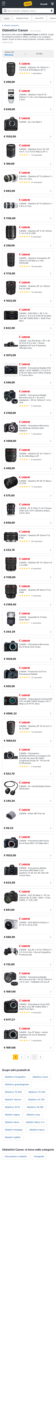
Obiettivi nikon (12, 1122)
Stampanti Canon (22, 18)
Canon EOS (39, 18)
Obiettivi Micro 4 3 (35, 1122)
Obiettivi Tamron (13, 1099)
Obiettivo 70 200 (36, 1092)
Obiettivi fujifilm (12, 1137)
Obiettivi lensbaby (14, 1129)
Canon (6, 18)
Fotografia (39, 1156)
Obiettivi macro (37, 1129)
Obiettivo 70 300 (13, 1092)
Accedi (43, 4)
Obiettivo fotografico (11, 25)
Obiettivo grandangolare (17, 1084)
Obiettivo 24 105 (36, 1099)
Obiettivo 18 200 (35, 1107)
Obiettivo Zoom (40, 1077)
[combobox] (28, 10)
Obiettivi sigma (12, 1114)
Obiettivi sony (33, 1114)
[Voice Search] (52, 11)
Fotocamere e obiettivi (16, 1156)
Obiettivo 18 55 (12, 1107)
